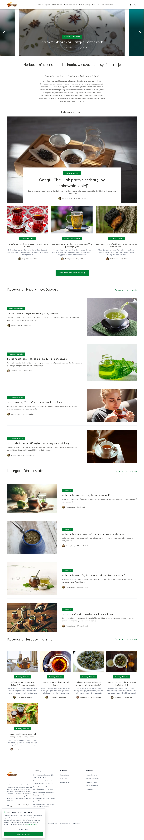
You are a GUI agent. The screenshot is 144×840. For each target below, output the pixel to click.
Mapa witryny (76, 823)
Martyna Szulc (64, 775)
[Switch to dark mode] (135, 4)
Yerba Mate (109, 5)
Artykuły (37, 771)
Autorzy (63, 771)
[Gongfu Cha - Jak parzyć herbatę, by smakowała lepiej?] (72, 159)
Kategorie (90, 771)
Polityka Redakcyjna (65, 823)
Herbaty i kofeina (56, 5)
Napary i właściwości (70, 5)
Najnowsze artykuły (43, 5)
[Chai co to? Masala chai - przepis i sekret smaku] (72, 32)
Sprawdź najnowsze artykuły (72, 272)
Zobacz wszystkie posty (126, 290)
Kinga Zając (63, 778)
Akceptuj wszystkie (23, 834)
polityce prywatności (30, 824)
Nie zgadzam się (23, 829)
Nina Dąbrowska (65, 782)
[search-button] (130, 5)
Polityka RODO (52, 823)
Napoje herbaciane (98, 5)
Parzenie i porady (84, 5)
